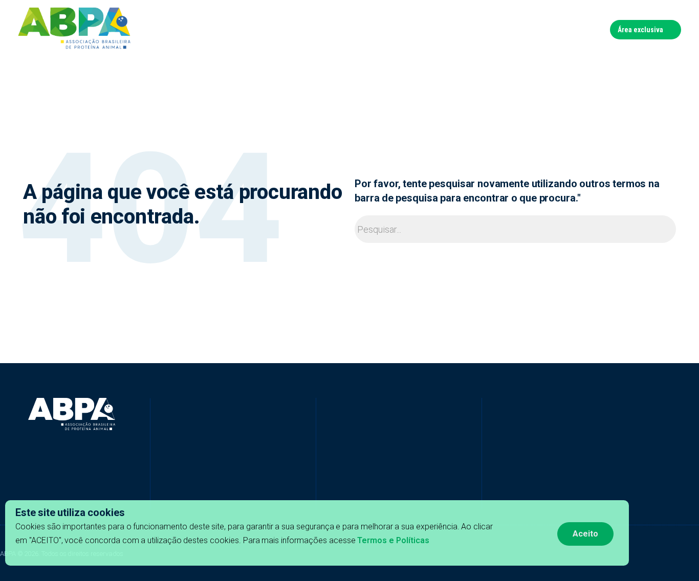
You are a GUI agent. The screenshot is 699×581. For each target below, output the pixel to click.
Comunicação (485, 29)
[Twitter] (191, 494)
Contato (586, 29)
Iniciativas (309, 29)
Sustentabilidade (419, 29)
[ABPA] (71, 414)
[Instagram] (227, 494)
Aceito (585, 534)
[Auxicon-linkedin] (173, 494)
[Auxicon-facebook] (155, 494)
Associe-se (541, 29)
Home (235, 29)
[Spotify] (245, 494)
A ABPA (268, 29)
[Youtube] (209, 494)
